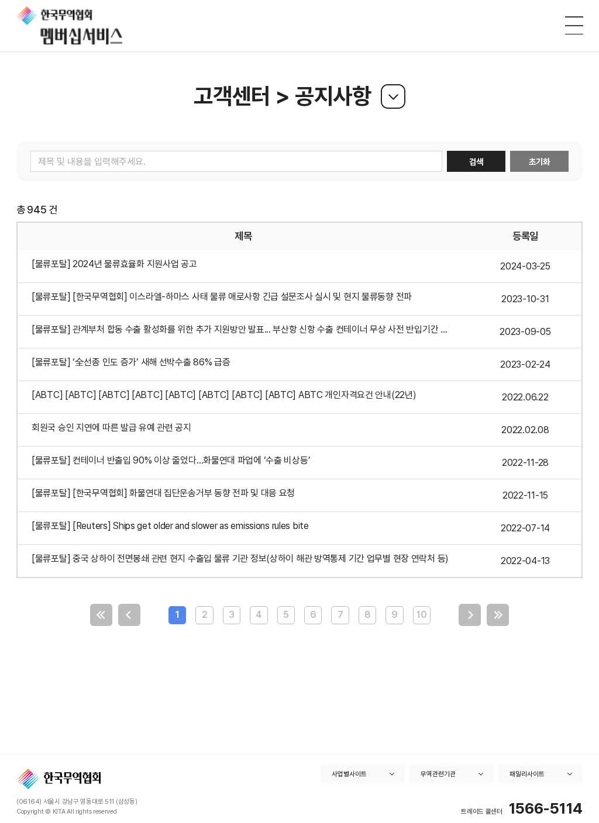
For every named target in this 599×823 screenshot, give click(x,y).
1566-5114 (546, 808)
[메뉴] (574, 25)
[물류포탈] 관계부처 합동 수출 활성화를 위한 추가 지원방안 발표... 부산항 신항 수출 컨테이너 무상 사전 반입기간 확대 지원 (248, 329)
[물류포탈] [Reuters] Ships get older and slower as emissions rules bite (170, 525)
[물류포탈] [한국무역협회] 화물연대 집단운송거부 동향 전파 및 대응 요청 (163, 493)
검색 (476, 162)
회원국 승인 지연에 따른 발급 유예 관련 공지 (111, 427)
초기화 (539, 162)
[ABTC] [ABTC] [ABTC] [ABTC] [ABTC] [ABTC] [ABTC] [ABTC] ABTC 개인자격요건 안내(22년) (224, 394)
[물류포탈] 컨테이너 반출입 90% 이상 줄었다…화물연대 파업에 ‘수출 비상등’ (171, 460)
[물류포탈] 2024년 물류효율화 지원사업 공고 (114, 263)
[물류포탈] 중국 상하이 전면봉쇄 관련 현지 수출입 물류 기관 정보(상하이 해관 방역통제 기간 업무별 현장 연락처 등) (240, 558)
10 (421, 614)
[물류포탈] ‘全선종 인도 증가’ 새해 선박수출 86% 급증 (131, 362)
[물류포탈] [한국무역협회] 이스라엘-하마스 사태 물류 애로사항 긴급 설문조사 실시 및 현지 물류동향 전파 (222, 296)
